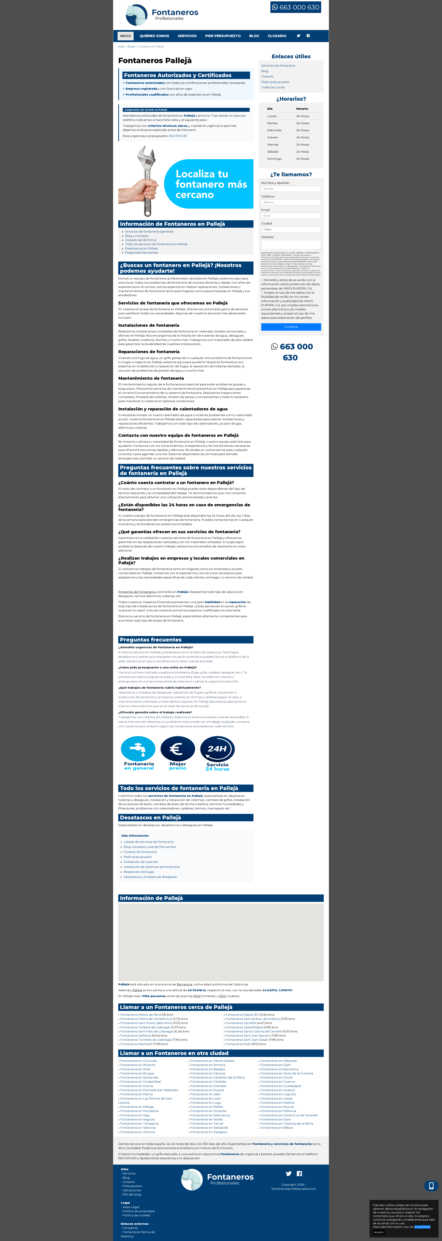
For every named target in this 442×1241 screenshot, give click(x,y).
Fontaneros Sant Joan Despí (247, 1039)
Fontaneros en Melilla (207, 1107)
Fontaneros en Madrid (277, 1102)
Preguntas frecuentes (141, 252)
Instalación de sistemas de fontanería (152, 867)
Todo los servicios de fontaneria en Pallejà (156, 244)
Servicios (187, 36)
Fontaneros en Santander (139, 1077)
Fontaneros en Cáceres (208, 1073)
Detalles (267, 237)
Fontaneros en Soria (276, 1119)
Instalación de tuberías (141, 862)
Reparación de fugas (139, 872)
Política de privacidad (139, 1211)
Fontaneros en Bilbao (277, 1127)
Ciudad (266, 223)
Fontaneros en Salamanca (210, 1115)
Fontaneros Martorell (136, 1044)
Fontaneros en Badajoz (208, 1069)
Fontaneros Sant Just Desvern (248, 1035)
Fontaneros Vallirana (135, 1035)
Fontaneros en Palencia (278, 1111)
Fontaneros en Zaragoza (209, 1132)
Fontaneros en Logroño (278, 1094)
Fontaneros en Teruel (207, 1123)
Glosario (277, 36)
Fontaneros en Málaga (137, 1107)
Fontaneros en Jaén (206, 1094)
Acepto (379, 1232)
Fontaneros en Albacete (279, 1060)
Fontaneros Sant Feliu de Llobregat (146, 1031)
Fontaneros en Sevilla (207, 1119)
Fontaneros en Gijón (276, 1065)
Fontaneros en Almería (208, 1065)
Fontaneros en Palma (136, 1094)
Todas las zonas (273, 87)
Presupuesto (132, 1186)
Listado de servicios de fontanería (149, 842)
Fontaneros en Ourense (209, 1111)
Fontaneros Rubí (238, 1044)
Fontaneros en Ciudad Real (140, 1081)
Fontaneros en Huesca (278, 1090)
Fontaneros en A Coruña (138, 1060)
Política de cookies (136, 1215)
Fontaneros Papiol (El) (242, 1014)
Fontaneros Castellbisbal (244, 1027)
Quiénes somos (154, 36)
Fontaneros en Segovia (137, 1119)
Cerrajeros (130, 1228)
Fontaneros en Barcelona (280, 1069)
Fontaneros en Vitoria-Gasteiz (213, 1060)
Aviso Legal (131, 1207)
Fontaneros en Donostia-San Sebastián (149, 1090)
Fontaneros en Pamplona (139, 1111)
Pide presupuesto (223, 36)
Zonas (131, 46)
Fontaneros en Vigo (135, 1115)
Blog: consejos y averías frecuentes (150, 847)
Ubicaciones (132, 1190)
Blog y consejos (136, 236)
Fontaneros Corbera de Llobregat (145, 1027)
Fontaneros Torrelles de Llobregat (146, 1039)
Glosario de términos (140, 240)
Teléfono (268, 196)
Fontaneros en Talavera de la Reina (287, 1123)
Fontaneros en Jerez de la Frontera (287, 1073)
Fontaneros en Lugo (206, 1102)
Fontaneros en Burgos (137, 1073)
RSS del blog (132, 1194)
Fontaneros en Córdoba (208, 1081)
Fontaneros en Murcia (277, 1107)
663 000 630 (298, 7)
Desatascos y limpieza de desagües (150, 877)
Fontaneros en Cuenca (278, 1081)
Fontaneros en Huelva (207, 1090)
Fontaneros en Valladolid (209, 1127)
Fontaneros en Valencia (138, 1127)
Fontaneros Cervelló (241, 1023)
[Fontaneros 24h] (159, 15)
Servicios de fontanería (278, 65)
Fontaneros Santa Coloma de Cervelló (254, 1031)
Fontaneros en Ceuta (276, 1077)
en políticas (422, 1227)
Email (265, 210)
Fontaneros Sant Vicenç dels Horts (146, 1023)
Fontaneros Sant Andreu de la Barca (253, 1019)
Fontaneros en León (206, 1098)
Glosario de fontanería (140, 852)
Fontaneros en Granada (208, 1086)
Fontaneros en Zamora (137, 1132)
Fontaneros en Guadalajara (281, 1086)
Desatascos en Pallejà (141, 248)
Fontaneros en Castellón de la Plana (218, 1077)
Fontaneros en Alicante (137, 1065)
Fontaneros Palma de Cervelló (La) (146, 1019)
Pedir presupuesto (138, 857)
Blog (254, 36)
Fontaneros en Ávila (135, 1069)
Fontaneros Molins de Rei (139, 1014)
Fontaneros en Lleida (276, 1098)
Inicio (127, 36)
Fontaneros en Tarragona (139, 1123)
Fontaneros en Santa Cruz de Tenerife (289, 1115)
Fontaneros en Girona (136, 1086)
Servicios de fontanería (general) (149, 231)
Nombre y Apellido (275, 183)
